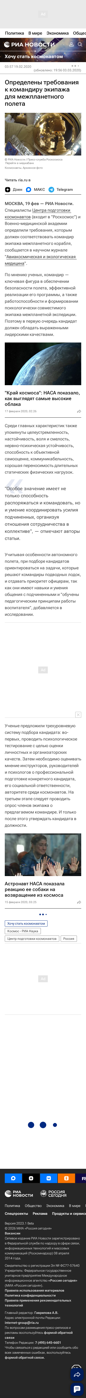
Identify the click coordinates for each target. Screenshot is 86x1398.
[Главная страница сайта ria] (28, 44)
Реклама (40, 1213)
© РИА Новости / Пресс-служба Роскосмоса (33, 159)
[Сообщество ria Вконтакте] (48, 1178)
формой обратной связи (24, 1357)
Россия (68, 939)
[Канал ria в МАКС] (13, 1178)
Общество (33, 1206)
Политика (12, 1206)
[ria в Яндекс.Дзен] (31, 1178)
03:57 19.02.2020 (18, 67)
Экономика (55, 1206)
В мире (75, 1206)
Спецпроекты (16, 1213)
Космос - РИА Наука (22, 931)
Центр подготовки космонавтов (32, 939)
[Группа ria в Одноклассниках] (66, 1178)
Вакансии (12, 1233)
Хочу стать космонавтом (26, 923)
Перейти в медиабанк (19, 163)
